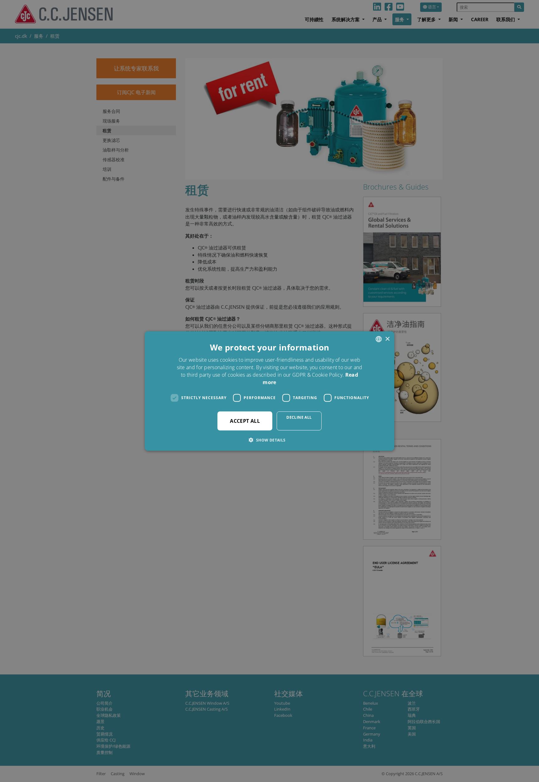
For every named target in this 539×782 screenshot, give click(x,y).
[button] (269, 440)
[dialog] (269, 391)
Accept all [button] (245, 420)
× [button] (387, 338)
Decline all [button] (299, 417)
